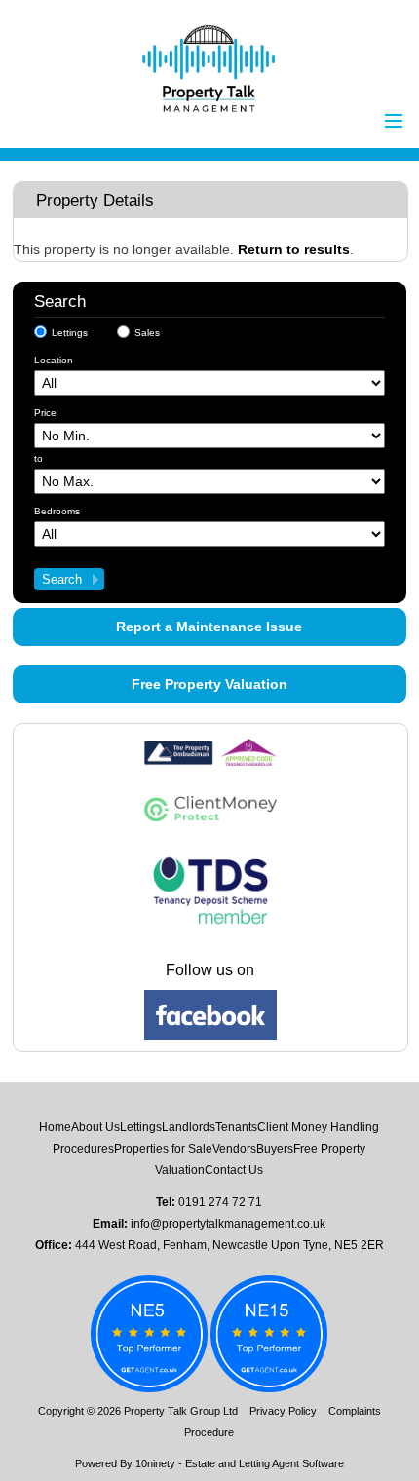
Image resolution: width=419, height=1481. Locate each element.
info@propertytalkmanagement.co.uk (228, 1224)
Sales (147, 332)
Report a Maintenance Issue (209, 626)
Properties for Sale (163, 1149)
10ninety (155, 1463)
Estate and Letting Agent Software (264, 1463)
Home (55, 1127)
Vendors (234, 1149)
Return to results (294, 249)
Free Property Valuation (209, 684)
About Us (95, 1127)
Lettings (70, 332)
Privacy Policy (283, 1411)
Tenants (236, 1127)
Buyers (274, 1149)
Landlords (188, 1127)
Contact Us (234, 1170)
